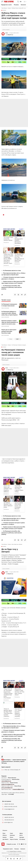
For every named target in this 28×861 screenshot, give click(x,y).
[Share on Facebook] (7, 858)
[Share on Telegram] (17, 858)
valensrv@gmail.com (6, 781)
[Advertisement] (14, 113)
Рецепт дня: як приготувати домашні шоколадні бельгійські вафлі (8, 331)
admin (6, 32)
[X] (20, 844)
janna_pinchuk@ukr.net (6, 787)
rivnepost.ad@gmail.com (18, 789)
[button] (2, 1)
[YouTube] (22, 844)
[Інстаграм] (24, 844)
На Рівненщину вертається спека (12, 270)
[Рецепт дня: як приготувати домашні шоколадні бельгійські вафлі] (23, 331)
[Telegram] (26, 844)
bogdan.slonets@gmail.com (7, 784)
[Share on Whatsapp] (14, 858)
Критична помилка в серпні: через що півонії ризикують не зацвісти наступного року (9, 322)
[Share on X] (10, 858)
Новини (4, 10)
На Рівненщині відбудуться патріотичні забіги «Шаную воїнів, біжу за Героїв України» (9, 313)
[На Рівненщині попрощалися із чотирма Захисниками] (23, 305)
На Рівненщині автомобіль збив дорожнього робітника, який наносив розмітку (11, 287)
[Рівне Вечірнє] (10, 1)
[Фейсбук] (18, 844)
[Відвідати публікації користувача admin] (3, 33)
